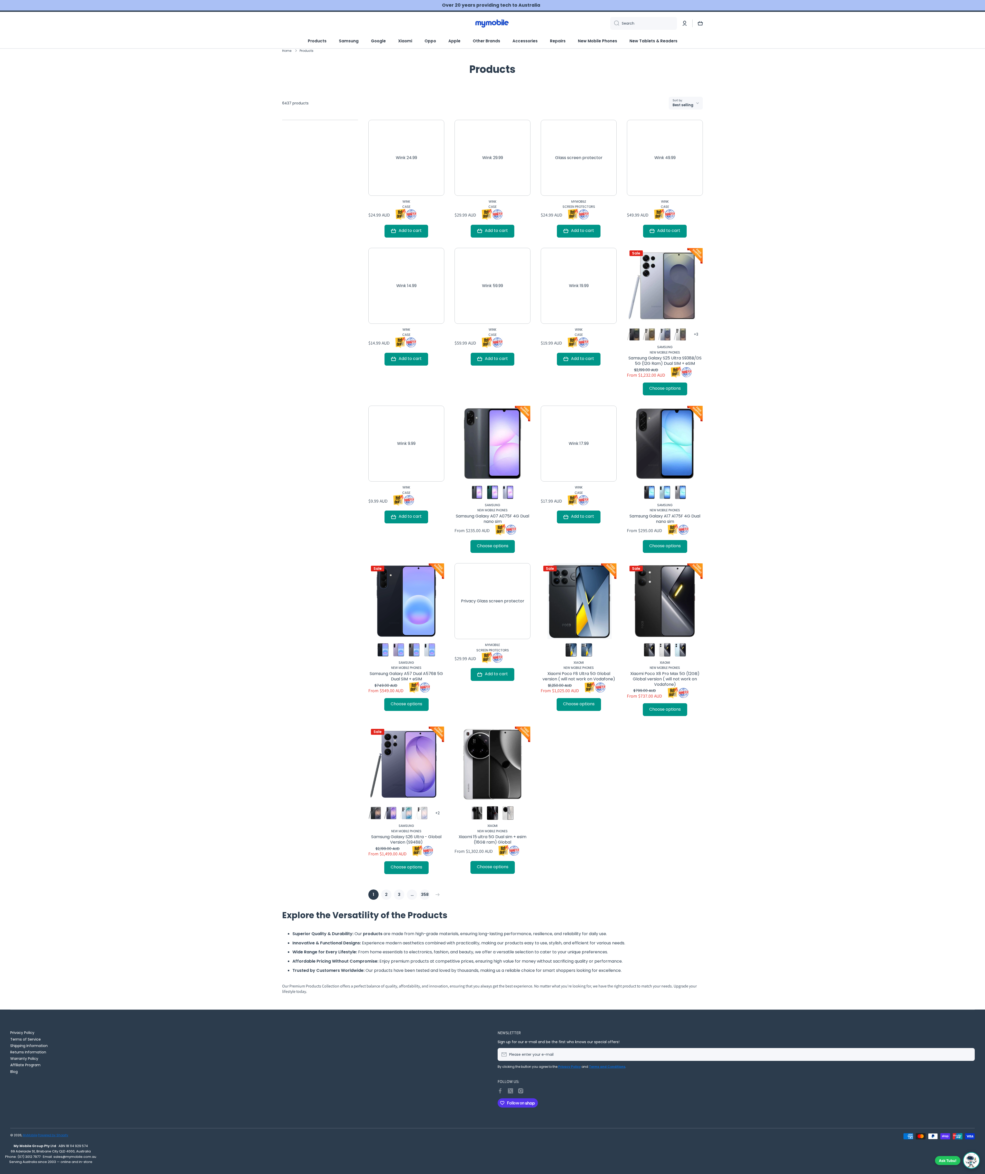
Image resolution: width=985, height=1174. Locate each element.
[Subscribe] (968, 1054)
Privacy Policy (22, 1032)
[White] (665, 650)
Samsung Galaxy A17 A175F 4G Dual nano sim (664, 519)
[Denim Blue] (587, 650)
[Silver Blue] (665, 334)
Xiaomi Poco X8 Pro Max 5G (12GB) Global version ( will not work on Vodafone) (665, 679)
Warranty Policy (24, 1058)
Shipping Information (29, 1045)
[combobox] (643, 23)
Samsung (349, 41)
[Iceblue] (430, 650)
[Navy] (383, 650)
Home (286, 51)
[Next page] (436, 894)
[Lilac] (399, 650)
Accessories (525, 41)
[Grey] (649, 334)
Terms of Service (25, 1039)
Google (378, 41)
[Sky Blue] (406, 813)
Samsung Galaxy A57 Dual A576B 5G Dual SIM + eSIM (406, 676)
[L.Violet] (508, 492)
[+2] (437, 813)
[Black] (634, 334)
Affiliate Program (25, 1064)
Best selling (683, 105)
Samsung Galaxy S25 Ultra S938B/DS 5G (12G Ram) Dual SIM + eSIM (665, 361)
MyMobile (30, 1135)
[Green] (492, 492)
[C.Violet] (391, 813)
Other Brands (486, 41)
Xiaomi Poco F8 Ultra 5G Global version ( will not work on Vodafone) (579, 676)
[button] (700, 23)
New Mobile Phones (597, 41)
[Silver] (477, 813)
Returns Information (28, 1052)
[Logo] (492, 23)
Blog (14, 1071)
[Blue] (665, 492)
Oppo (430, 41)
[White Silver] (680, 334)
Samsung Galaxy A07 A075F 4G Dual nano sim (492, 519)
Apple (454, 41)
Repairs (558, 41)
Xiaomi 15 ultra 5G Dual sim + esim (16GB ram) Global (492, 839)
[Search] (614, 23)
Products (317, 41)
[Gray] (680, 492)
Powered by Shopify (53, 1135)
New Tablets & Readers (653, 41)
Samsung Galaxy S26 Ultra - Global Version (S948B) (406, 839)
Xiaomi (405, 41)
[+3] (696, 334)
